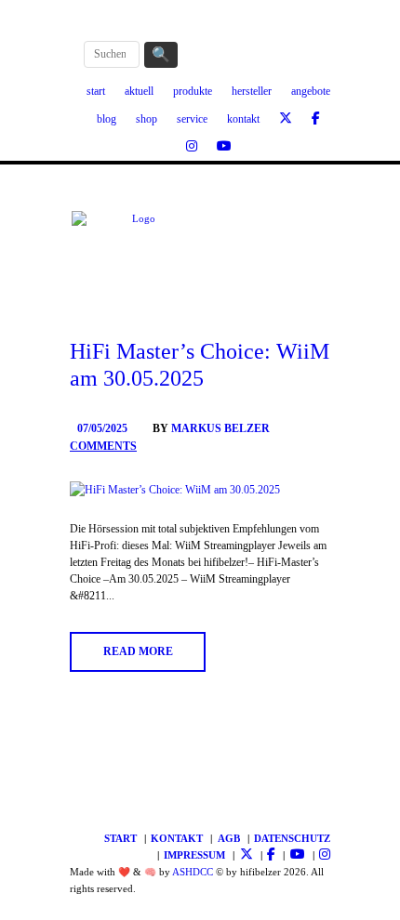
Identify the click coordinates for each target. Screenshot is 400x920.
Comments (103, 446)
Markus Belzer (220, 428)
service (192, 118)
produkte (192, 91)
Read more (138, 651)
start (96, 91)
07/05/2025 (102, 428)
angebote (310, 91)
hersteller (252, 91)
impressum (194, 855)
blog (106, 118)
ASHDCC (192, 872)
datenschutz (292, 839)
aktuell (139, 91)
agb (229, 839)
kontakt (243, 118)
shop (146, 118)
